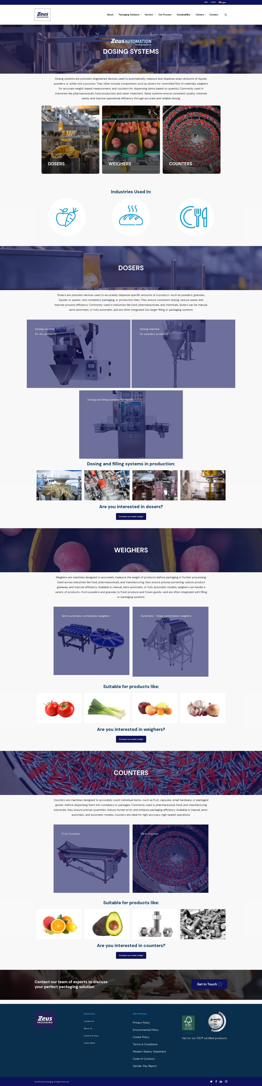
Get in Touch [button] (207, 984)
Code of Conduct (144, 1058)
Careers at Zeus (91, 1035)
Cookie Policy (141, 1037)
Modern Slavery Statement (149, 1051)
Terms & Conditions (145, 1044)
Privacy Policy (141, 1022)
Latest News (89, 1043)
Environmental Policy (146, 1030)
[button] (131, 516)
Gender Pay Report (145, 1066)
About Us (88, 1028)
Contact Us (89, 1021)
